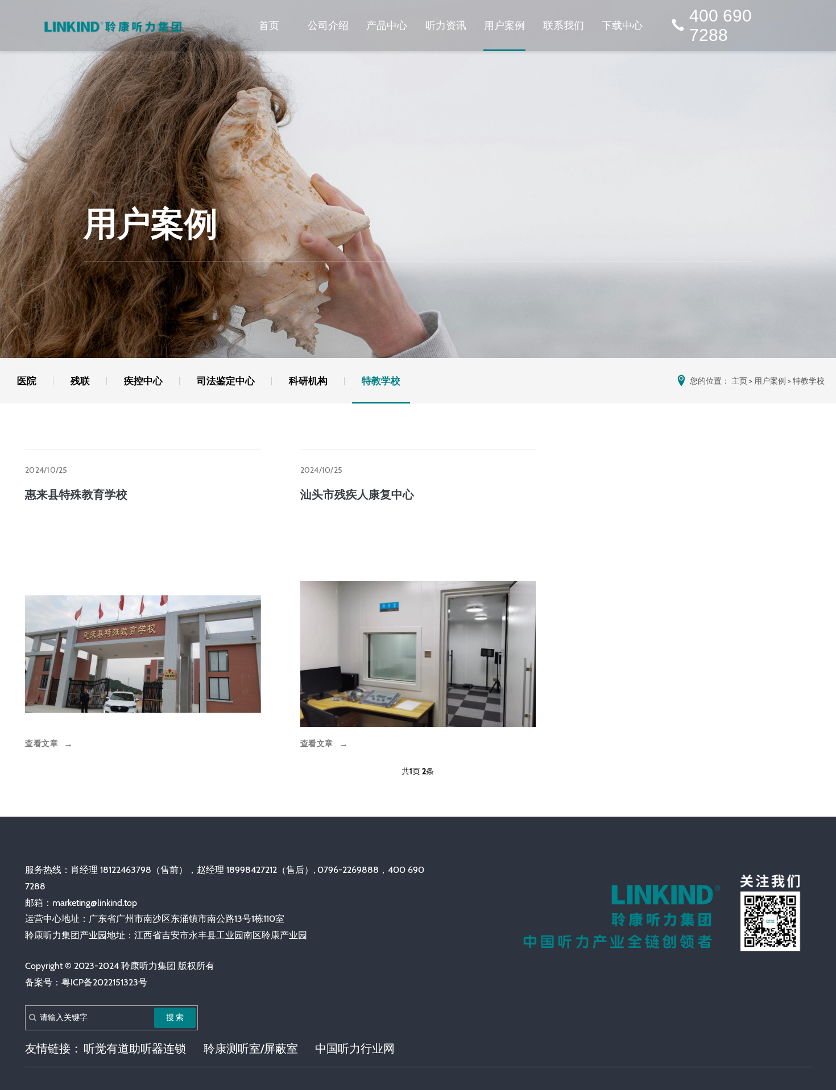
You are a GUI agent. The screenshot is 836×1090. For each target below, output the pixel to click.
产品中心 (386, 25)
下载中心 (622, 25)
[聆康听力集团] (113, 25)
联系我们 (563, 25)
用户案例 (504, 25)
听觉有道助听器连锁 (135, 1048)
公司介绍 (328, 25)
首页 (269, 25)
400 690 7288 (720, 25)
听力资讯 (445, 25)
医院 (26, 380)
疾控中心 (143, 380)
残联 (80, 380)
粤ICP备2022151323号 (104, 982)
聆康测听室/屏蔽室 (251, 1048)
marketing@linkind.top (94, 902)
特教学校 (381, 380)
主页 (739, 381)
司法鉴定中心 (226, 380)
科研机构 (308, 380)
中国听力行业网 (355, 1048)
